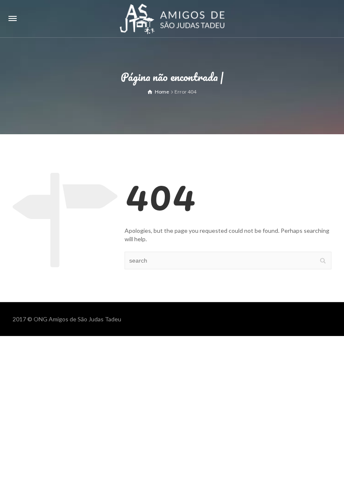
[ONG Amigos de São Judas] (172, 18)
